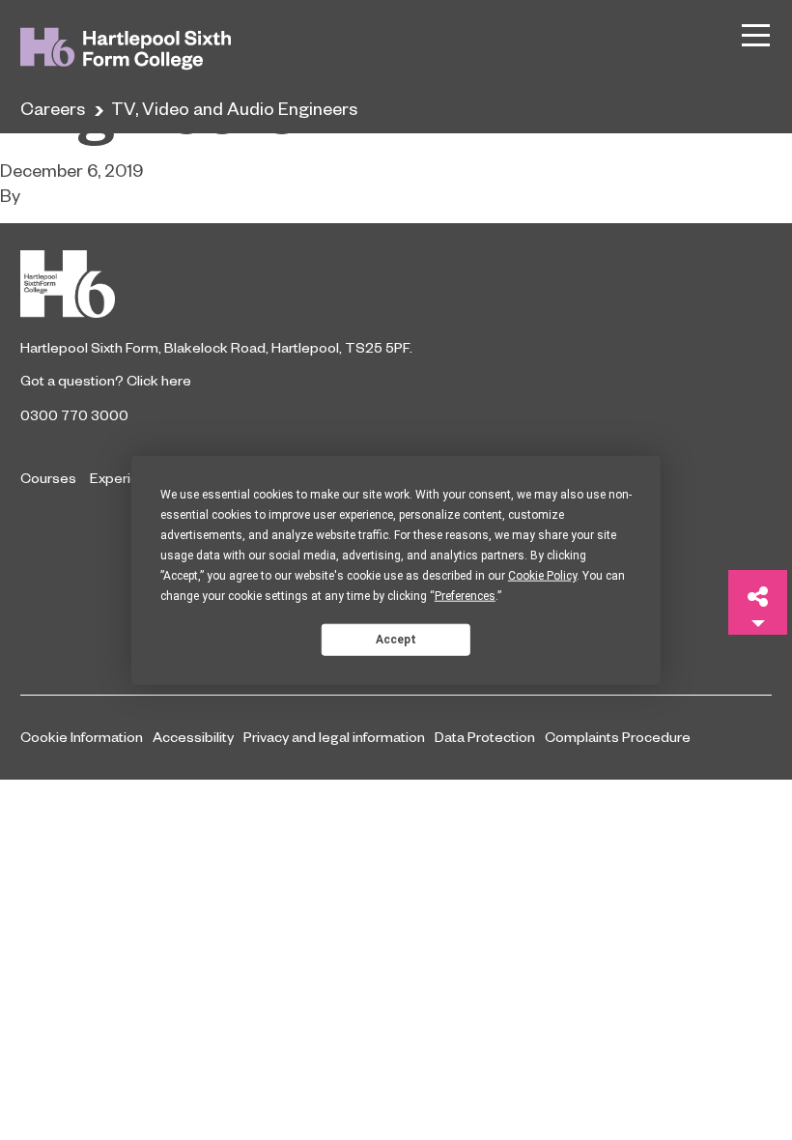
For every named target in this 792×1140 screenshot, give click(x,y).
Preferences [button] (465, 596)
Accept (396, 638)
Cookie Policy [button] (542, 576)
